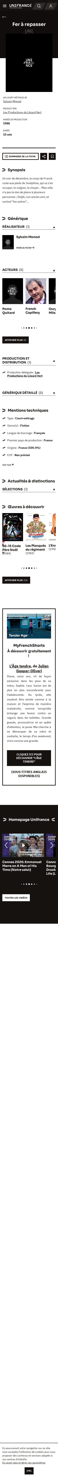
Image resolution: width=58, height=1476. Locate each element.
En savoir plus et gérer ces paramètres (23, 1462)
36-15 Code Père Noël (11, 548)
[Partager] (43, 156)
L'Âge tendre (20, 665)
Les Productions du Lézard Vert (22, 112)
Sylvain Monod (12, 101)
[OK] (29, 1470)
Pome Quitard (8, 311)
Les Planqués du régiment (36, 548)
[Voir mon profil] (51, 6)
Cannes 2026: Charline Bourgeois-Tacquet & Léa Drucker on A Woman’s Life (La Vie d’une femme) (22, 868)
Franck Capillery (33, 311)
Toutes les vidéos (16, 897)
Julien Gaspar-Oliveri (32, 668)
